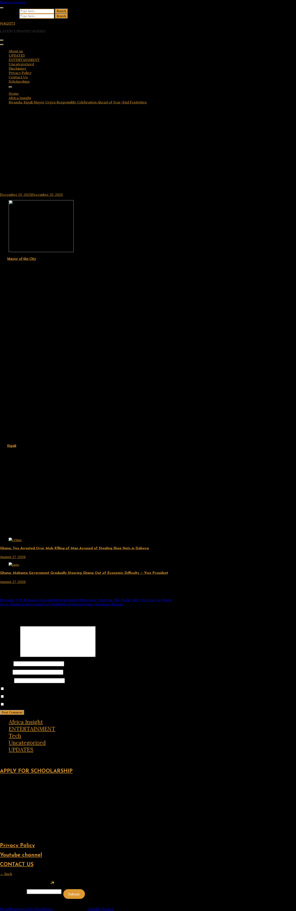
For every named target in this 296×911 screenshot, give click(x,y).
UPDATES (17, 55)
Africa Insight (26, 721)
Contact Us (18, 77)
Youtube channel (21, 855)
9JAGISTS (7, 24)
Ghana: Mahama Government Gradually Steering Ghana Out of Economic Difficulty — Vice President (84, 573)
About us (16, 51)
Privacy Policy (20, 73)
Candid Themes (101, 909)
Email (6, 672)
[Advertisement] (148, 146)
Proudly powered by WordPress (27, 909)
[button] (3, 756)
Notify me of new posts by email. (32, 704)
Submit (74, 894)
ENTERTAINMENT (24, 60)
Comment (9, 655)
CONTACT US (17, 864)
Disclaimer (17, 68)
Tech (15, 735)
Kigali (11, 445)
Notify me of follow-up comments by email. (41, 696)
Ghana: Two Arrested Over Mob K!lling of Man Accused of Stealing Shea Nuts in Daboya (74, 548)
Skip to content (13, 2)
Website (6, 680)
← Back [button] (6, 874)
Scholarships (19, 81)
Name (6, 663)
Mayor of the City (21, 258)
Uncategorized (21, 64)
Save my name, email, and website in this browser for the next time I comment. (70, 689)
